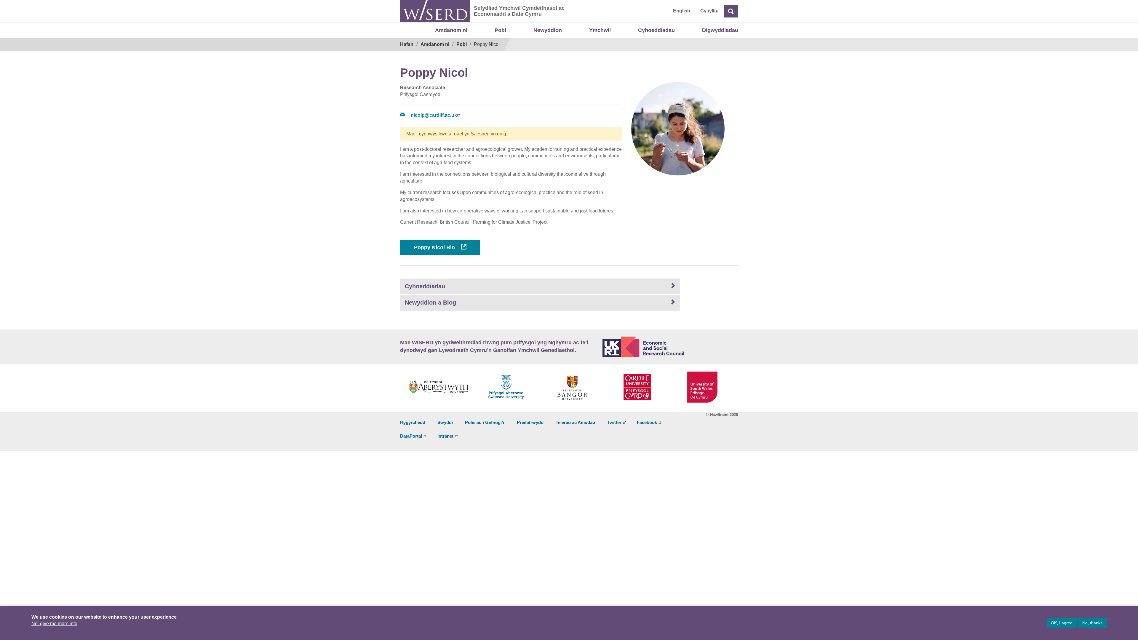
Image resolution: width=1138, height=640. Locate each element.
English (681, 10)
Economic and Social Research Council (670, 347)
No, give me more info (54, 623)
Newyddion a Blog (430, 302)
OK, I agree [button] (1062, 622)
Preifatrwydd (530, 422)
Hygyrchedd (412, 422)
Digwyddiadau (720, 30)
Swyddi (445, 422)
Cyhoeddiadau (656, 30)
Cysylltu (709, 10)
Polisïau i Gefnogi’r (485, 422)
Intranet (445, 436)
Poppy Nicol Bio (435, 247)
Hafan (406, 44)
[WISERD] (435, 11)
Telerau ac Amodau (575, 422)
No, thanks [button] (1092, 622)
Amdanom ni (451, 30)
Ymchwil (600, 30)
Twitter (614, 422)
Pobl (500, 30)
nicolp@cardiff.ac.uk (434, 115)
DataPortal (411, 436)
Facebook (647, 422)
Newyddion (547, 30)
